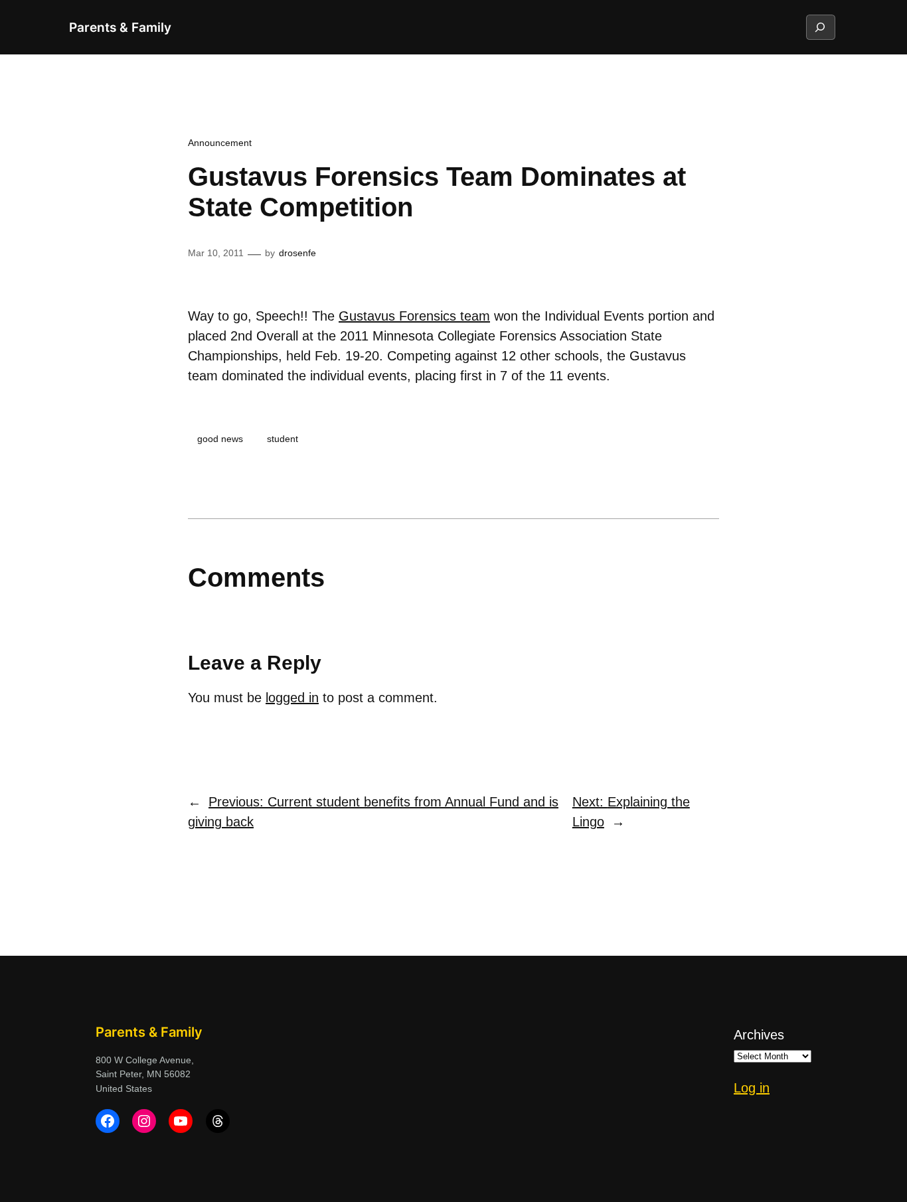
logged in (292, 697)
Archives (759, 1034)
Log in (752, 1088)
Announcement (220, 142)
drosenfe (297, 253)
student (282, 438)
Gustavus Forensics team (414, 316)
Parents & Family (120, 27)
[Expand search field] (820, 27)
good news (220, 438)
